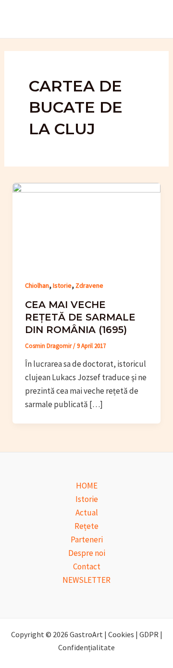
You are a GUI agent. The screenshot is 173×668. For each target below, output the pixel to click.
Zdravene (89, 285)
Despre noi (86, 553)
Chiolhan (37, 285)
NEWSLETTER (86, 580)
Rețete (86, 526)
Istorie (62, 285)
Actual (86, 512)
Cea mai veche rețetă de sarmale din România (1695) (80, 317)
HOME (87, 485)
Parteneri (87, 539)
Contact (86, 566)
